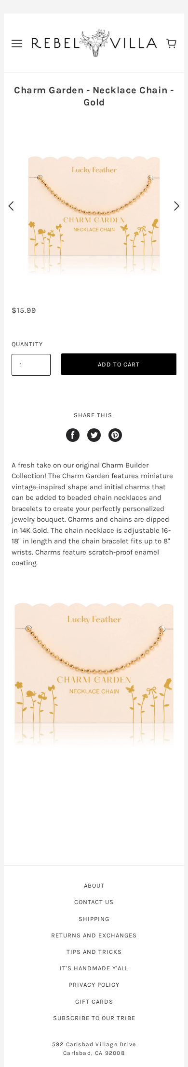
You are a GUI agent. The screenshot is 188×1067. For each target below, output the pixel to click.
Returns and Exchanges (94, 935)
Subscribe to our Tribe (94, 1018)
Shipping (94, 918)
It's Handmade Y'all (94, 968)
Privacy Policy (94, 984)
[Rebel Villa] (94, 42)
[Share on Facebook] (73, 435)
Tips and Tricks (94, 951)
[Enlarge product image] (94, 662)
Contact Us (94, 902)
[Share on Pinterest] (115, 435)
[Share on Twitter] (94, 435)
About (94, 885)
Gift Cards (94, 1001)
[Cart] (171, 42)
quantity (27, 344)
